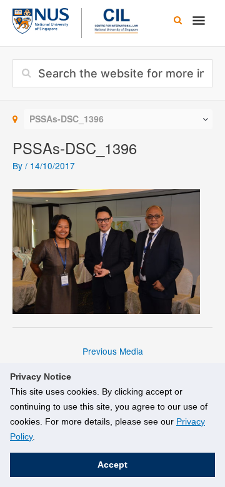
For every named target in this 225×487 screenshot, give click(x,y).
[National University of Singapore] (40, 19)
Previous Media (112, 351)
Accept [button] (113, 465)
